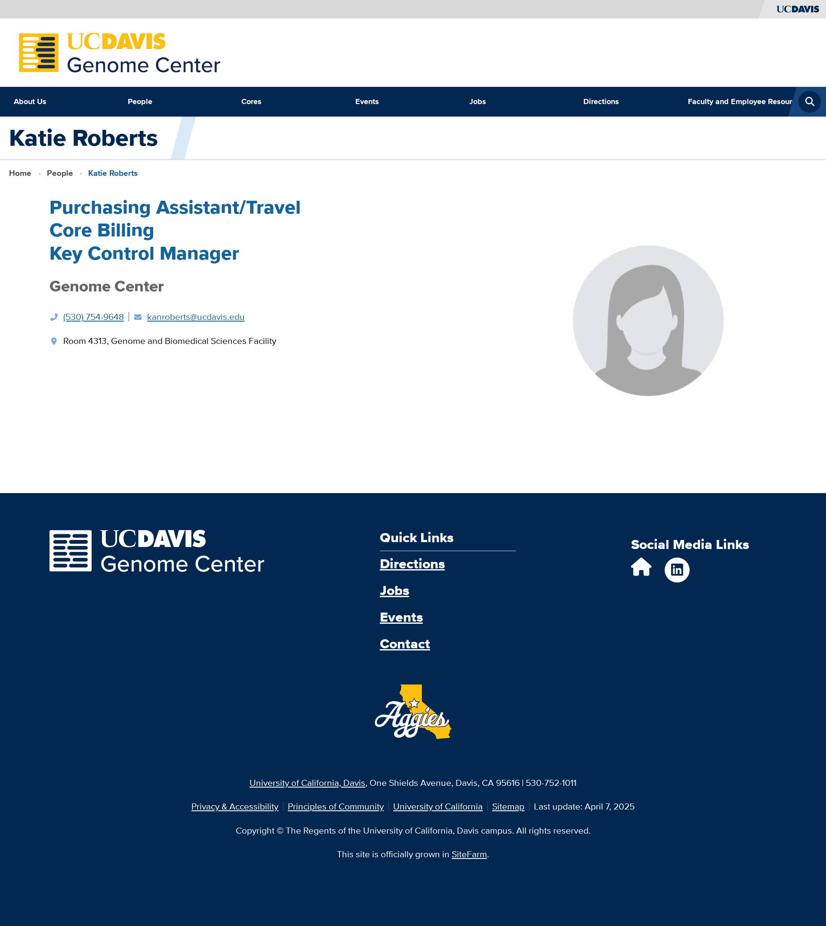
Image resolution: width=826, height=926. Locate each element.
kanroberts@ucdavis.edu (196, 316)
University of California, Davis (307, 782)
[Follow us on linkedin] (677, 570)
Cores (251, 101)
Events (367, 101)
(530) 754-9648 (93, 316)
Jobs (477, 101)
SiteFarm (469, 854)
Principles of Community (336, 806)
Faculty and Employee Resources (740, 101)
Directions (601, 101)
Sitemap (508, 806)
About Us (30, 101)
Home (20, 173)
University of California (438, 806)
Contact (405, 644)
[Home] (120, 51)
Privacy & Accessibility (234, 806)
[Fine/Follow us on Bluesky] (641, 570)
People (140, 101)
